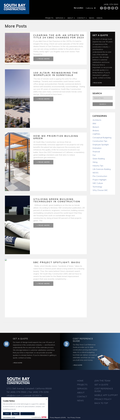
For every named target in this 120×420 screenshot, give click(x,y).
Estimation (97, 148)
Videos (99, 18)
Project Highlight (99, 179)
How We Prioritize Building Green (55, 137)
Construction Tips (100, 141)
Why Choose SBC (100, 190)
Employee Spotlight (101, 144)
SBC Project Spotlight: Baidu (56, 262)
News (91, 18)
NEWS (95, 172)
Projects (49, 18)
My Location (78, 8)
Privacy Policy (102, 399)
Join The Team (102, 380)
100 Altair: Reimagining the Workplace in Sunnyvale (55, 73)
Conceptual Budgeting (102, 137)
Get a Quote (100, 35)
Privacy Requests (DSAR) (58, 417)
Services (60, 18)
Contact (81, 18)
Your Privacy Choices (74, 417)
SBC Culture (98, 183)
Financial (96, 151)
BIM (94, 123)
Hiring (95, 162)
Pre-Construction (100, 176)
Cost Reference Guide (83, 339)
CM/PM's (96, 134)
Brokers (96, 130)
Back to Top (101, 403)
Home (80, 380)
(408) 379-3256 (41, 392)
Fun (94, 155)
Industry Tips (98, 165)
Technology (97, 186)
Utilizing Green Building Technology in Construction (56, 200)
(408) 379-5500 (111, 4)
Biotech (96, 127)
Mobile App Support (106, 395)
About (70, 18)
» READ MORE (43, 59)
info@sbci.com (14, 395)
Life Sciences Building (102, 169)
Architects (97, 120)
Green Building (99, 158)
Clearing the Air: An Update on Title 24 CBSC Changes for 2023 (58, 36)
